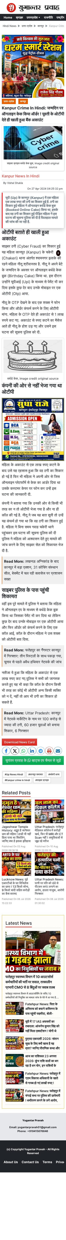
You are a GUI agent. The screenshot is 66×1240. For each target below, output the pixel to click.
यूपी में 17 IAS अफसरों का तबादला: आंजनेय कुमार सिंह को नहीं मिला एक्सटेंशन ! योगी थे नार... (42, 1026)
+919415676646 (38, 1131)
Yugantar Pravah (34, 1149)
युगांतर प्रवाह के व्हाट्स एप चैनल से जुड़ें (33, 760)
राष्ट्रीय (60, 17)
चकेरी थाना (54, 774)
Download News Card (19, 742)
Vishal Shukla (15, 182)
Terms (47, 1162)
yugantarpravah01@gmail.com (37, 1127)
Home (8, 17)
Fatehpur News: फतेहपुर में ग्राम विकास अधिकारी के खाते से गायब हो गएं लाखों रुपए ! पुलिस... (42, 1078)
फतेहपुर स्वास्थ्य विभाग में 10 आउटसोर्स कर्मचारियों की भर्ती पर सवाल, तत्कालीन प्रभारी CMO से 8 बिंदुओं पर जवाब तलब (30, 982)
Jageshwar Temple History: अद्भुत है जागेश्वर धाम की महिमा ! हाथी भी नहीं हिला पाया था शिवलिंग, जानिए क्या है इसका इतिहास (16, 834)
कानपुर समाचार (36, 774)
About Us (11, 1162)
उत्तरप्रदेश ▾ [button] (33, 17)
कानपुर (41, 25)
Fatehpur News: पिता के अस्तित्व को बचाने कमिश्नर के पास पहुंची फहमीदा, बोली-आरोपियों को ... (41, 1009)
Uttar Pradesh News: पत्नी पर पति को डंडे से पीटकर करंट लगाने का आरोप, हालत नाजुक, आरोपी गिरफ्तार (49, 886)
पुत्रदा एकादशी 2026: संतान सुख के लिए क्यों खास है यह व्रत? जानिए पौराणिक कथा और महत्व (42, 1043)
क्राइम (19, 17)
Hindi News (9, 25)
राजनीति (48, 17)
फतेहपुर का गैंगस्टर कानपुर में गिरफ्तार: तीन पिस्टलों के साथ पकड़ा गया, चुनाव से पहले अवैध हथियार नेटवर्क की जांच (33, 656)
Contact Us (30, 1162)
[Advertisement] (34, 307)
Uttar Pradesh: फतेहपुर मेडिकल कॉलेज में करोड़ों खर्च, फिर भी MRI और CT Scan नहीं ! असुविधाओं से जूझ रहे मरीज (49, 834)
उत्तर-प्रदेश (27, 25)
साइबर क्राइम (43, 780)
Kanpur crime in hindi (18, 780)
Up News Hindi (14, 774)
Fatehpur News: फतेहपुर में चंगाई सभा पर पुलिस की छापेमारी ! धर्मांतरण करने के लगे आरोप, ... (42, 1096)
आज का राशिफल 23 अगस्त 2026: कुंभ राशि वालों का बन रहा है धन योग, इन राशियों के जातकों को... (41, 1061)
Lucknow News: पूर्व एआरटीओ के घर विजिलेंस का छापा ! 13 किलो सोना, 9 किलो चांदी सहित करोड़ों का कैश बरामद (16, 886)
